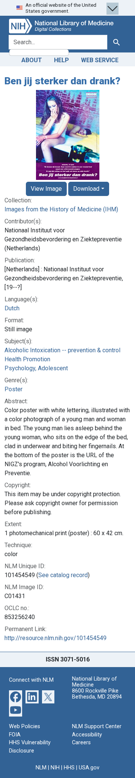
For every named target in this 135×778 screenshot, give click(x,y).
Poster (13, 389)
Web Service (99, 60)
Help (61, 60)
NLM (41, 768)
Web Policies (24, 726)
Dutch (12, 308)
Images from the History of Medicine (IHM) (61, 209)
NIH (55, 768)
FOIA (15, 735)
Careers (81, 742)
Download (86, 188)
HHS (69, 768)
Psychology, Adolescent (36, 368)
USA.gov (89, 768)
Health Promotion (27, 359)
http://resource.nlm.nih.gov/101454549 (55, 638)
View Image (46, 188)
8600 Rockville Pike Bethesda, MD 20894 (97, 694)
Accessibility (87, 735)
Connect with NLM (31, 680)
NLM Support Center (97, 726)
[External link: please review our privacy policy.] (15, 696)
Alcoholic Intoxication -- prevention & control (62, 350)
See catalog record (63, 575)
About (31, 60)
